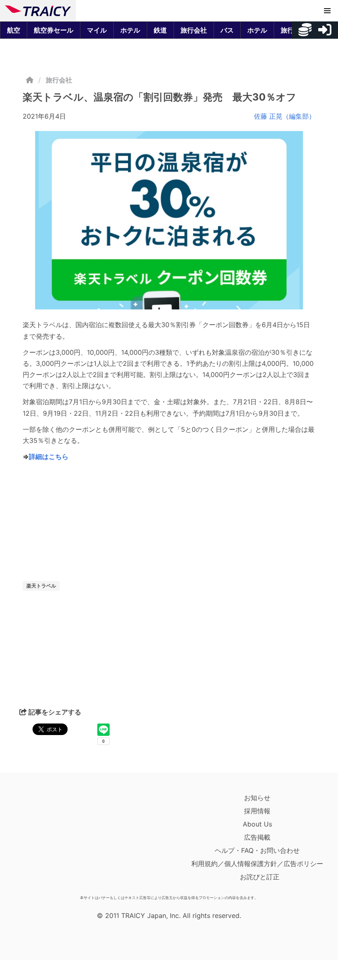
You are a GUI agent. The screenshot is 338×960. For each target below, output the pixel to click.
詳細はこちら (48, 456)
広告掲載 (257, 837)
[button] (327, 10)
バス (227, 30)
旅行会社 (194, 30)
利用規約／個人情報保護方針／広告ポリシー (257, 863)
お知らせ (257, 798)
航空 (13, 30)
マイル (97, 30)
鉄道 (160, 30)
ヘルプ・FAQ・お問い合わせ (257, 850)
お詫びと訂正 (259, 877)
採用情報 (257, 811)
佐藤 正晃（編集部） (284, 116)
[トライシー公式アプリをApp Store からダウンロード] (53, 841)
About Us (257, 824)
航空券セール (53, 30)
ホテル (130, 30)
